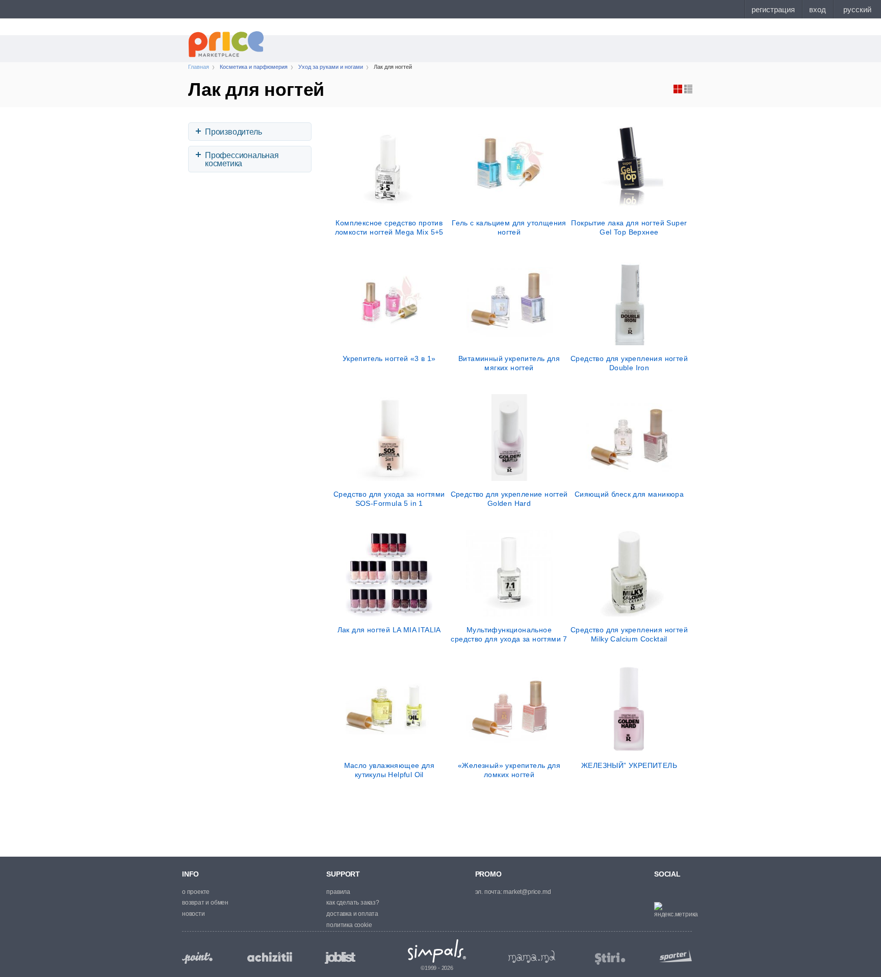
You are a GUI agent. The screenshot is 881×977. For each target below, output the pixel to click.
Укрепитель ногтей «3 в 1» (389, 358)
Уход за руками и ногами (330, 67)
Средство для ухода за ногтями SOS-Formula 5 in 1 (389, 498)
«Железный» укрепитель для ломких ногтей (509, 770)
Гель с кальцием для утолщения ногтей (509, 227)
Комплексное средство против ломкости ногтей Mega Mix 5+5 (389, 227)
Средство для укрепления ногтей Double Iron (629, 363)
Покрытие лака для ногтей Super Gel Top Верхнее (629, 227)
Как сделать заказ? (352, 902)
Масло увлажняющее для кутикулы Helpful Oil (389, 770)
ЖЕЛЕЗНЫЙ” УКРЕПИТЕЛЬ (629, 765)
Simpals (437, 951)
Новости (193, 913)
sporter (673, 955)
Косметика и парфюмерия (254, 67)
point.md (197, 958)
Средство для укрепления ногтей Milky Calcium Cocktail (629, 634)
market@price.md (527, 891)
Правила (338, 891)
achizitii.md (269, 957)
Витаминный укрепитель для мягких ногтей (509, 363)
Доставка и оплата (352, 913)
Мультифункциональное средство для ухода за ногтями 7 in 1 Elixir (509, 634)
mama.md (531, 956)
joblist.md (340, 958)
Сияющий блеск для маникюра (629, 494)
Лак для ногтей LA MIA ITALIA (389, 630)
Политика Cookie (349, 925)
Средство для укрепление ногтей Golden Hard (509, 498)
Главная (198, 67)
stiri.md (610, 959)
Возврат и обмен (205, 902)
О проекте (196, 891)
